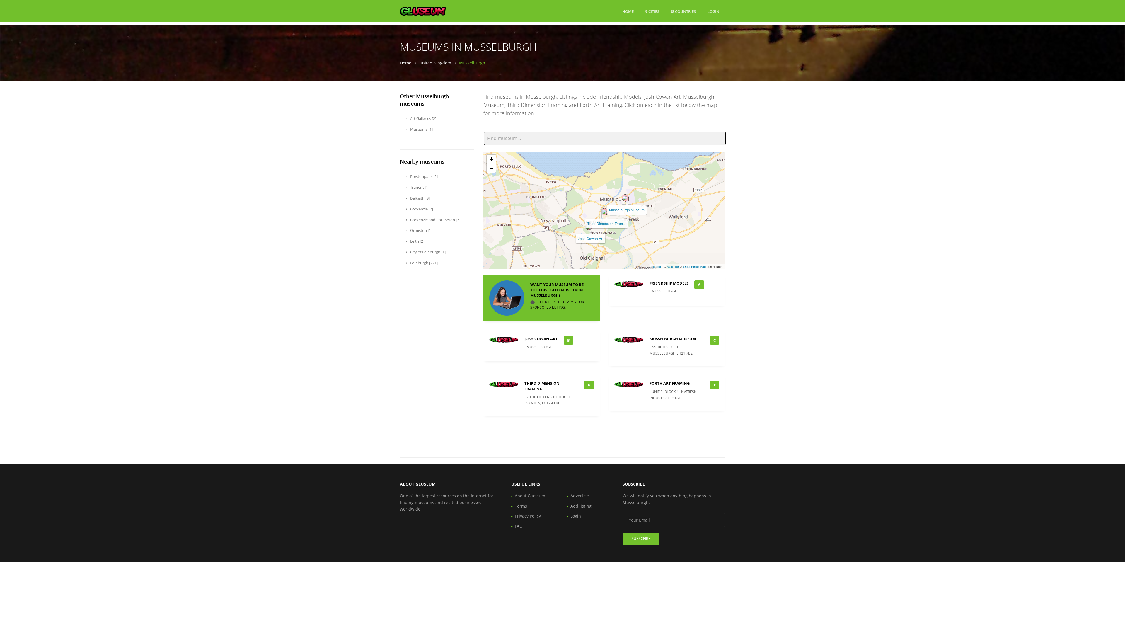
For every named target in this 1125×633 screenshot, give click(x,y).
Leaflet (656, 266)
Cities (653, 11)
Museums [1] (421, 129)
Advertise (579, 495)
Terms (521, 506)
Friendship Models (669, 283)
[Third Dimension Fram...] (604, 211)
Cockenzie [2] (421, 209)
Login (713, 11)
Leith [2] (416, 241)
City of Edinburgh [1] (427, 252)
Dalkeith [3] (419, 198)
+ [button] (491, 159)
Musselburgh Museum (627, 209)
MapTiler (673, 266)
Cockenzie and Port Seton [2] (434, 219)
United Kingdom (435, 63)
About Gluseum (530, 495)
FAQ (519, 526)
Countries (685, 11)
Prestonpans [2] (423, 176)
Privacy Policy (528, 516)
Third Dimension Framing (542, 386)
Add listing (581, 506)
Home (628, 11)
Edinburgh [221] (423, 263)
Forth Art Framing (670, 383)
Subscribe (641, 538)
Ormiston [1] (420, 230)
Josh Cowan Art (590, 238)
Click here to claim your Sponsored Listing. (557, 305)
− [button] (491, 168)
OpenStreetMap (694, 266)
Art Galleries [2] (422, 118)
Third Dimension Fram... (606, 223)
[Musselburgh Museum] (625, 197)
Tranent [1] (419, 187)
